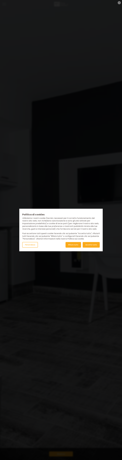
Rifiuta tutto (73, 245)
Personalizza (30, 245)
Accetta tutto (91, 245)
